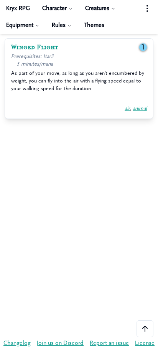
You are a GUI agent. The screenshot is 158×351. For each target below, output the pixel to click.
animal (140, 108)
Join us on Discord (60, 343)
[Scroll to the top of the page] (145, 328)
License (145, 343)
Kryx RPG (18, 8)
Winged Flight (34, 47)
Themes (94, 25)
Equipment (19, 25)
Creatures (97, 8)
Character (54, 8)
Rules (59, 25)
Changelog (17, 343)
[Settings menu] (147, 8)
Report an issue (109, 343)
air (127, 108)
